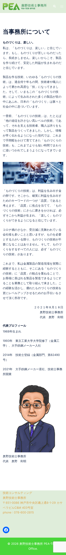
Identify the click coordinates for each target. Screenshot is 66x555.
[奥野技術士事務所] (25, 6)
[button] (54, 6)
